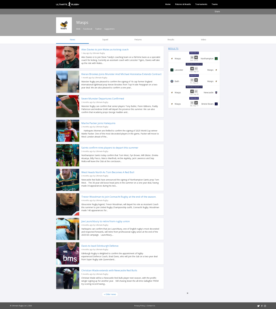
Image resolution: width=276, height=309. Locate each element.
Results (173, 48)
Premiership (194, 53)
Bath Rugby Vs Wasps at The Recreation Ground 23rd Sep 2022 (194, 81)
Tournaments (201, 4)
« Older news (110, 294)
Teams (215, 4)
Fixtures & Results (183, 4)
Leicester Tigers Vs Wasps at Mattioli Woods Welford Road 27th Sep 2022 (194, 69)
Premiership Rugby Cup (194, 64)
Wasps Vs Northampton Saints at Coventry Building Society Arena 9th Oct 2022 (194, 58)
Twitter (98, 28)
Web (78, 28)
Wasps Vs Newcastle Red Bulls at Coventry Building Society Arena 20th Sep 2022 (194, 92)
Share (217, 11)
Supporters (109, 28)
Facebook (87, 28)
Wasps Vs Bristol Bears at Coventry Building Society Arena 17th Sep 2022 (194, 104)
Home (168, 4)
